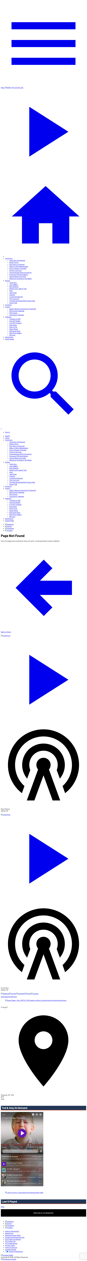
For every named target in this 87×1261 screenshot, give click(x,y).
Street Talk (13, 303)
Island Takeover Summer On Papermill (22, 309)
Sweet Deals (9, 339)
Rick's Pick (13, 327)
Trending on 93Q (14, 319)
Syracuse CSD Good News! (18, 274)
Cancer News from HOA (17, 276)
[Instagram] (9, 528)
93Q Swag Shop (14, 331)
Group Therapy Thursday (17, 268)
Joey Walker (13, 285)
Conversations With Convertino (20, 272)
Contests (8, 305)
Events (7, 307)
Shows (7, 281)
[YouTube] (9, 530)
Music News (13, 329)
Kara (11, 291)
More (2, 1207)
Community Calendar (16, 315)
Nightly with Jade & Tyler (18, 289)
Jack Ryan (13, 293)
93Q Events (13, 313)
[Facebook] (9, 524)
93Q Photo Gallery (15, 333)
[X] (8, 526)
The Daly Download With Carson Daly (22, 301)
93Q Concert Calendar (16, 311)
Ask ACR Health (14, 321)
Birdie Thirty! (14, 262)
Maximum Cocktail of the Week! (20, 279)
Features (8, 317)
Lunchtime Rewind (16, 297)
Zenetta (12, 295)
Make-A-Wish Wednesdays (18, 266)
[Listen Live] (43, 678)
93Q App (12, 335)
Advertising (9, 337)
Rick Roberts (14, 287)
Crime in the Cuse (15, 270)
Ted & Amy (9, 258)
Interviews (13, 325)
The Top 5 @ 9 (14, 299)
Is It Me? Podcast (15, 323)
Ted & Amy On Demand (17, 260)
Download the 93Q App (9, 997)
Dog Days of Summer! (17, 264)
